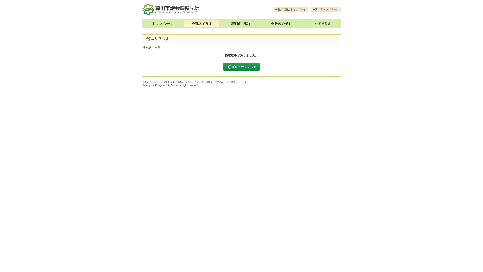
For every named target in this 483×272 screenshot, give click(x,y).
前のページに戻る (244, 66)
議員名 (241, 24)
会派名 (281, 24)
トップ (162, 24)
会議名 (202, 24)
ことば (321, 24)
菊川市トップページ (327, 9)
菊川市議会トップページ (291, 9)
